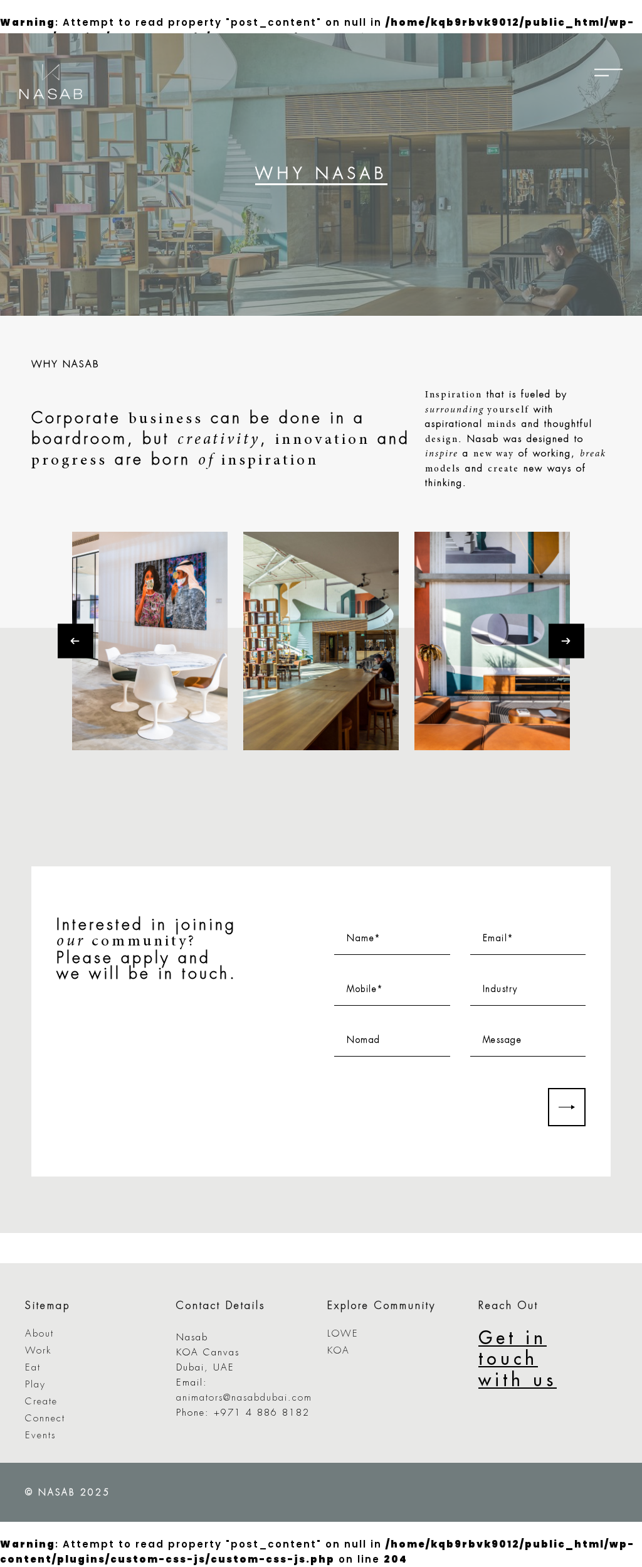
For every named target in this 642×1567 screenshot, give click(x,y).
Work (38, 1350)
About (39, 1333)
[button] (81, 640)
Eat (33, 1367)
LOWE (343, 1333)
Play (35, 1384)
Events (40, 1435)
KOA (338, 1350)
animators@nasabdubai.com (244, 1398)
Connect (45, 1418)
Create (41, 1401)
